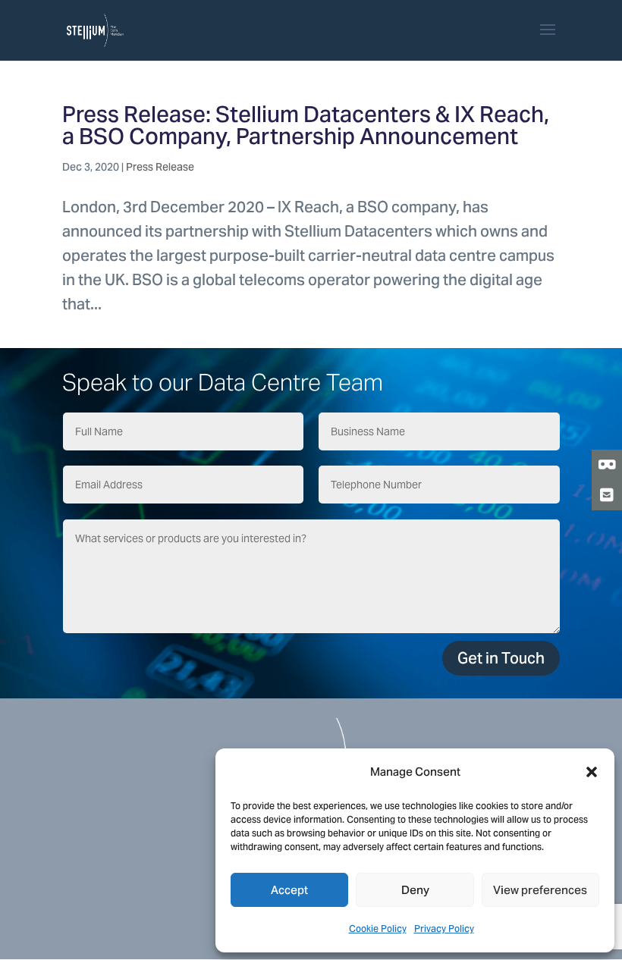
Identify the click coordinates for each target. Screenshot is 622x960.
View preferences (540, 890)
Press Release (160, 167)
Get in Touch (501, 658)
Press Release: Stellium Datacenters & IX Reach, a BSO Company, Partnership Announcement (305, 125)
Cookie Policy (378, 928)
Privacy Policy (444, 928)
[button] (591, 772)
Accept (289, 890)
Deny (415, 890)
